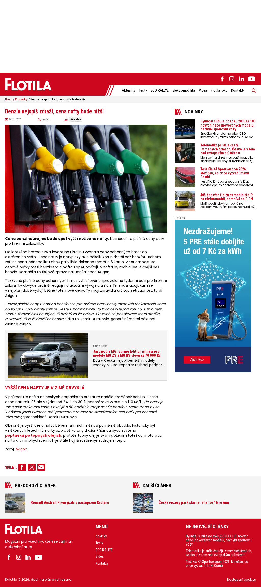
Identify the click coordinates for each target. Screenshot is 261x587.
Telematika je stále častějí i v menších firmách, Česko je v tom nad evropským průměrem (219, 553)
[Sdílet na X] (32, 467)
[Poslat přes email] (41, 467)
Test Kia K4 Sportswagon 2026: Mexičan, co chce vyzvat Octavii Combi (217, 564)
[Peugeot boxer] (215, 296)
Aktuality (128, 90)
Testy (143, 90)
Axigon (21, 449)
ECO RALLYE (160, 90)
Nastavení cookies (241, 579)
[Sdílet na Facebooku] (22, 467)
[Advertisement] (130, 35)
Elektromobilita (184, 90)
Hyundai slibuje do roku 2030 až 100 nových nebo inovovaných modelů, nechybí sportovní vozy (218, 540)
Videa (203, 90)
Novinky (101, 536)
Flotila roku (219, 90)
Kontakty (238, 90)
